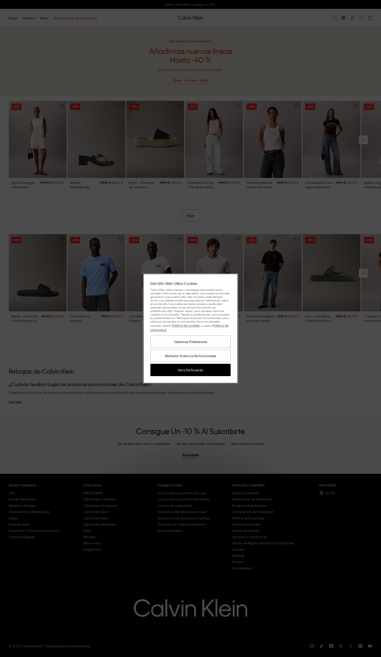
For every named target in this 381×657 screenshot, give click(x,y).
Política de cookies (186, 325)
